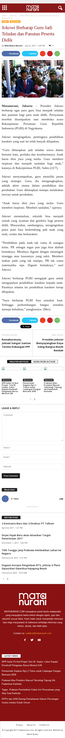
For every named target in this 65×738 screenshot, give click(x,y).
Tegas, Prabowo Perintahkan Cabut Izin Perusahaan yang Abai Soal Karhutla (31, 691)
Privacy (19, 725)
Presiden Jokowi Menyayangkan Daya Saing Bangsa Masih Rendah (49, 345)
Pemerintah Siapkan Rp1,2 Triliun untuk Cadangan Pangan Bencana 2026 (32, 387)
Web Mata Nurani (14, 45)
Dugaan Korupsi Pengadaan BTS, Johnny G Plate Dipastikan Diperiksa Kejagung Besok (31, 567)
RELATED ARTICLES (19, 361)
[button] (59, 8)
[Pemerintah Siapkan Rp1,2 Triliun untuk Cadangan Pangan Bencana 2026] (32, 374)
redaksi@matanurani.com (38, 633)
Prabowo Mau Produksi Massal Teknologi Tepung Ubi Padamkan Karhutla (53, 387)
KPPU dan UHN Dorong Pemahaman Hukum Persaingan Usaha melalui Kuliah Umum (30, 701)
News (5, 22)
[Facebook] (25, 640)
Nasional (15, 22)
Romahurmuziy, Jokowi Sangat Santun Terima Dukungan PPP (16, 343)
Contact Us (44, 725)
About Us (31, 725)
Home (4, 15)
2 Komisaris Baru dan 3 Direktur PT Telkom (28, 523)
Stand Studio (32, 734)
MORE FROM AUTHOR (44, 361)
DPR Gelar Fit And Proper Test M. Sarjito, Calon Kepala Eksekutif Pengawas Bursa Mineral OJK (10, 388)
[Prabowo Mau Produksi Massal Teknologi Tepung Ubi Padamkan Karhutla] (53, 374)
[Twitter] (32, 640)
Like (61, 499)
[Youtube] (39, 640)
